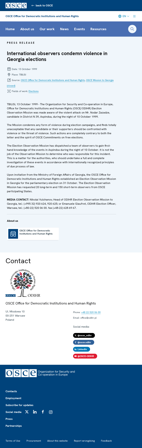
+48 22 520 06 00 (91, 312)
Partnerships (14, 426)
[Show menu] (134, 16)
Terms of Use (13, 440)
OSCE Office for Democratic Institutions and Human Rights (42, 16)
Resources (98, 29)
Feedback (106, 440)
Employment (13, 398)
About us (27, 29)
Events (79, 29)
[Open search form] (132, 29)
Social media (13, 412)
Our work (47, 29)
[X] (26, 411)
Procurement (33, 440)
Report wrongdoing (84, 440)
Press (9, 419)
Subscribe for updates (19, 405)
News (64, 29)
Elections (34, 91)
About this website (57, 440)
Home (10, 29)
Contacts (11, 391)
